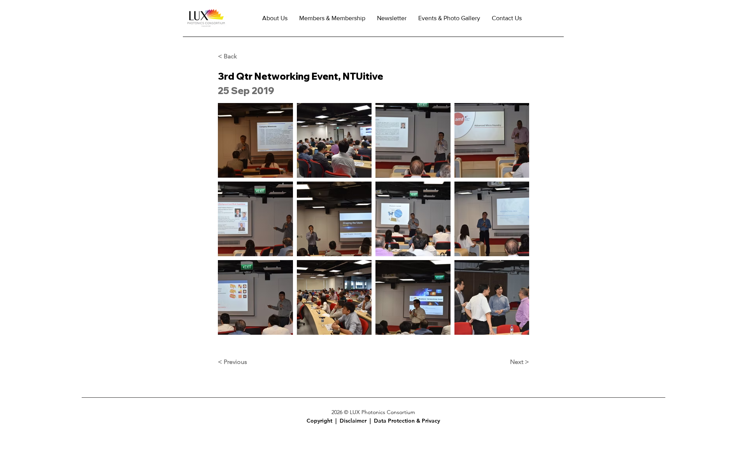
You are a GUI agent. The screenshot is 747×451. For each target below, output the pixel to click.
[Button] (324, 421)
